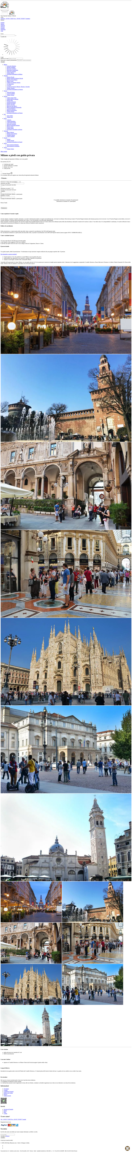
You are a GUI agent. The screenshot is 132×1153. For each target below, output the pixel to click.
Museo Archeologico (12, 110)
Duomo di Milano (11, 67)
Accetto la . (5, 1136)
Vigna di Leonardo (11, 71)
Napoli (5, 137)
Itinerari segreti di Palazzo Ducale (15, 78)
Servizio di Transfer (8, 1109)
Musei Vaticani (10, 132)
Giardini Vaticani (11, 135)
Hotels (5, 1110)
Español (3, 28)
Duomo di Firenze (11, 103)
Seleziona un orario (5, 188)
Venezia (5, 75)
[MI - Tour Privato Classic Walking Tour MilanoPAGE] (8, 14)
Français (3, 25)
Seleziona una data (5, 183)
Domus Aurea (10, 126)
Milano (5, 64)
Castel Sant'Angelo (11, 122)
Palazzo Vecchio (11, 104)
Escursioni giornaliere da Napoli (14, 142)
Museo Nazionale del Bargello (14, 107)
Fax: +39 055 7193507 (19, 18)
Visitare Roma (10, 128)
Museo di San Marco (12, 106)
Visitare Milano (10, 73)
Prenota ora (3, 208)
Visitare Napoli (10, 140)
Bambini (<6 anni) (5, 195)
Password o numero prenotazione (9, 60)
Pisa (5, 114)
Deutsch (3, 26)
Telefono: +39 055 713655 (7, 18)
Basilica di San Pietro (12, 133)
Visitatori (3, 191)
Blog (5, 1112)
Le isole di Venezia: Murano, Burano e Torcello (18, 86)
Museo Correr (10, 81)
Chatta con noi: (7, 1095)
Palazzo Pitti (10, 100)
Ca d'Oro (9, 85)
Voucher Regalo (6, 173)
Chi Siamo (6, 1088)
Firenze (5, 96)
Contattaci (27, 18)
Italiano (2, 24)
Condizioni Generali (8, 1091)
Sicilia (5, 143)
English (2, 22)
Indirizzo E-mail (4, 58)
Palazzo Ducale (10, 77)
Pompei (8, 139)
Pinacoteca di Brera (11, 68)
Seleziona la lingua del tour (7, 181)
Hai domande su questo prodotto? (9, 254)
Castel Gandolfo (11, 136)
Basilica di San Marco (12, 79)
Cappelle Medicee (11, 108)
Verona (5, 91)
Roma (5, 118)
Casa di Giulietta (11, 93)
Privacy (5, 1094)
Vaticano (6, 131)
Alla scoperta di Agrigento (13, 146)
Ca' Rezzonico (10, 84)
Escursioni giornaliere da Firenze (15, 113)
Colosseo (9, 120)
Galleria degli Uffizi (11, 97)
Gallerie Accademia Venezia (13, 82)
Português (3, 29)
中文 (2, 31)
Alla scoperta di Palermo (13, 144)
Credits (5, 1113)
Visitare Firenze (10, 111)
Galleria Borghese (11, 121)
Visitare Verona (10, 95)
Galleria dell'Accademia (12, 99)
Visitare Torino (10, 149)
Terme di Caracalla (11, 124)
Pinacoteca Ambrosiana (12, 70)
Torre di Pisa (10, 115)
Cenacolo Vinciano (11, 66)
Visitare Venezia (11, 88)
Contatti (5, 1090)
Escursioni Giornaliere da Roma (14, 129)
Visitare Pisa (10, 117)
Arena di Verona (11, 92)
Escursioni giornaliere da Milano (14, 74)
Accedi (2, 61)
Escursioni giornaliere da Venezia (15, 89)
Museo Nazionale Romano (13, 125)
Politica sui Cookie (8, 1093)
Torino (5, 147)
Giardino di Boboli (11, 102)
